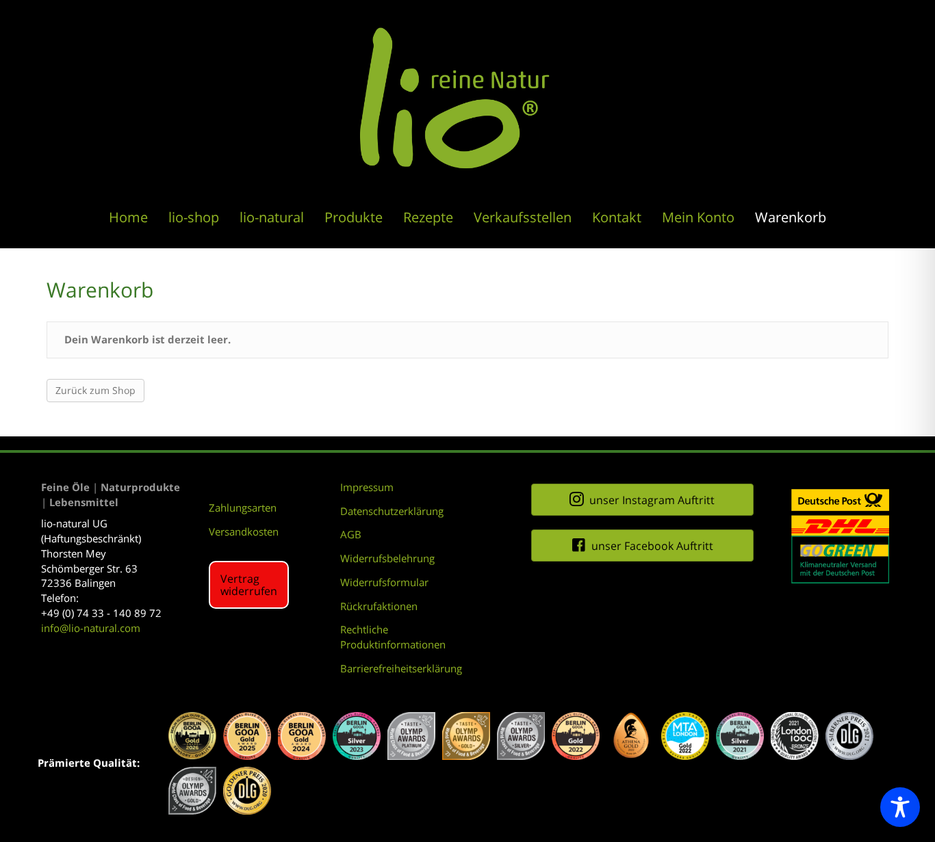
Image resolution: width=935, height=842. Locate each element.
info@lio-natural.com (90, 628)
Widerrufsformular (384, 582)
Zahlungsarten (243, 507)
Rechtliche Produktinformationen (393, 636)
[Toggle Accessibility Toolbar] (900, 807)
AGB (350, 534)
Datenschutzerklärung (392, 511)
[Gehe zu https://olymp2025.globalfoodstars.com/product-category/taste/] (411, 736)
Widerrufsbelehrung (387, 558)
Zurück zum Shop (95, 390)
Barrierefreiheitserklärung (401, 668)
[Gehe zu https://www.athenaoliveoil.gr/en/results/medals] (630, 736)
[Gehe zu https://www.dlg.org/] (849, 736)
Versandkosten (244, 531)
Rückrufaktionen (379, 606)
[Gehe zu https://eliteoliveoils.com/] (192, 736)
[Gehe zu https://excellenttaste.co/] (685, 736)
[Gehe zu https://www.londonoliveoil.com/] (795, 736)
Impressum (367, 487)
